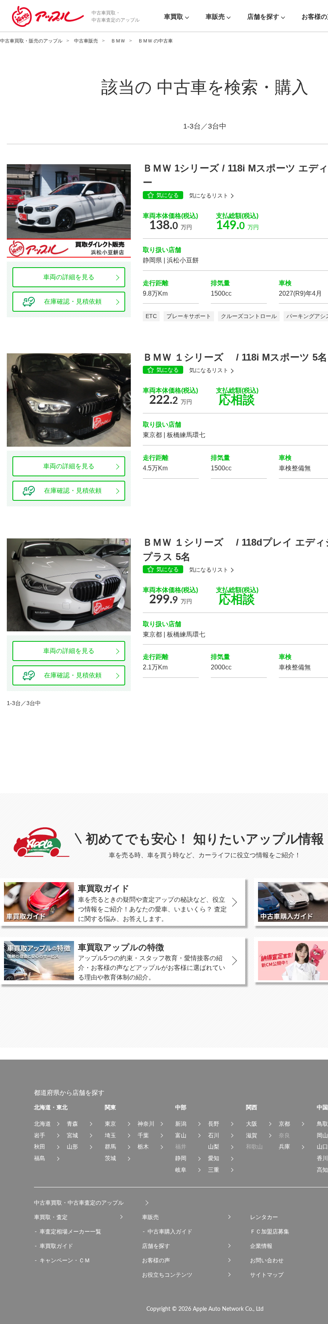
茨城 (110, 1158)
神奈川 (146, 1123)
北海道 (42, 1123)
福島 (39, 1158)
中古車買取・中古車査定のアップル (79, 1202)
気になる (167, 195)
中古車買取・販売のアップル (31, 41)
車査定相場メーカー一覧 (70, 1231)
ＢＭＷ (118, 41)
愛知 (213, 1158)
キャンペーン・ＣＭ (65, 1260)
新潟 (180, 1123)
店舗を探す (156, 1246)
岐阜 (180, 1170)
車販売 (150, 1217)
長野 (213, 1123)
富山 (180, 1135)
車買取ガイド (56, 1246)
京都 (284, 1123)
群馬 (110, 1146)
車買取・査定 (51, 1217)
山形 (72, 1146)
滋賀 (251, 1135)
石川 (213, 1135)
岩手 (39, 1135)
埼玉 (110, 1135)
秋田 (39, 1146)
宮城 (72, 1135)
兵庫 (284, 1146)
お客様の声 (156, 1260)
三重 (213, 1170)
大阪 (251, 1123)
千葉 (143, 1135)
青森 (72, 1123)
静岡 (180, 1158)
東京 (110, 1123)
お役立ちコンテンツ (167, 1275)
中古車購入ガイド (170, 1231)
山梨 (213, 1146)
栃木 (143, 1146)
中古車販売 (86, 41)
